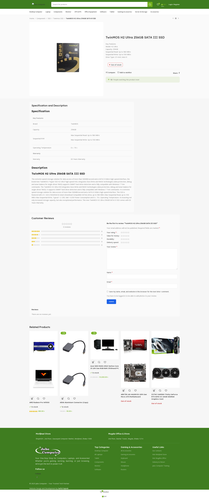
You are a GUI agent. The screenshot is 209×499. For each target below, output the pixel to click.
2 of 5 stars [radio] (123, 232)
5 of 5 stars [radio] (128, 232)
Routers (123, 469)
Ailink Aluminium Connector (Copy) (74, 402)
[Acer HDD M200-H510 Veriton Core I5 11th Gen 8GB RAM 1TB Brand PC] (104, 345)
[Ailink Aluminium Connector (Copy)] (74, 347)
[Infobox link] (43, 434)
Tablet (97, 458)
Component (41, 18)
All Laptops (98, 454)
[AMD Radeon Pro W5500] (43, 347)
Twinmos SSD (58, 18)
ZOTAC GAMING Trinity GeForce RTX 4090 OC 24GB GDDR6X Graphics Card (164, 396)
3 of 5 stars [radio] (125, 232)
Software (98, 469)
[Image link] (47, 451)
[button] (32, 398)
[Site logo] (38, 4)
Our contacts (157, 451)
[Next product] (178, 18)
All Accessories (126, 451)
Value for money (113, 236)
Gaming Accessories (128, 454)
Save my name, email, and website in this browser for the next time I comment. (139, 291)
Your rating (112, 233)
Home (31, 18)
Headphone (125, 466)
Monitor (97, 466)
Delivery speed (112, 242)
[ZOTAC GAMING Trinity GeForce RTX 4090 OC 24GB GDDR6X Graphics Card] (165, 345)
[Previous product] (173, 18)
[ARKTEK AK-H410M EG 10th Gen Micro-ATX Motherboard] (135, 345)
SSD (49, 18)
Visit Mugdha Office (159, 458)
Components (99, 462)
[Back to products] (175, 18)
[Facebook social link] (179, 72)
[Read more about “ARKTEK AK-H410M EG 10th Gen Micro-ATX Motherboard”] (123, 390)
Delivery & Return (158, 462)
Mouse (123, 462)
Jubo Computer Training (160, 466)
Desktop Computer (101, 451)
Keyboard (124, 458)
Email (109, 282)
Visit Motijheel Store (159, 454)
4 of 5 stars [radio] (127, 232)
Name (110, 272)
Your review (112, 246)
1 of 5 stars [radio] (121, 232)
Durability (110, 239)
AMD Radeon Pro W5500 (39, 402)
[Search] (149, 4)
